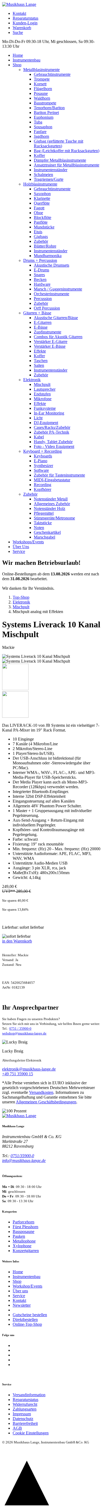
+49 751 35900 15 (17, 1074)
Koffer (39, 155)
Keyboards (43, 456)
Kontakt (19, 13)
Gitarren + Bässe (37, 313)
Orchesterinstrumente (51, 294)
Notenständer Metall (51, 499)
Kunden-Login (25, 23)
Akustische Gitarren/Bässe (56, 317)
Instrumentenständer (50, 170)
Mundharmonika (48, 255)
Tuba (38, 122)
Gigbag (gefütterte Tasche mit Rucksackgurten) (58, 143)
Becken (40, 279)
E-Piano (40, 461)
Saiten (39, 365)
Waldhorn (42, 98)
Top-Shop (21, 597)
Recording (42, 484)
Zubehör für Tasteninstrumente (59, 475)
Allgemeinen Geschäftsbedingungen (46, 1102)
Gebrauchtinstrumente (52, 74)
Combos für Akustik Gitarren (58, 336)
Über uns (20, 1291)
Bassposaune (23, 1231)
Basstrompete (45, 103)
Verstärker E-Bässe (49, 346)
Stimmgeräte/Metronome (54, 518)
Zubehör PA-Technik (51, 432)
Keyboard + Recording (42, 451)
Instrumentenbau (26, 60)
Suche (18, 32)
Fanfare (40, 131)
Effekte (40, 351)
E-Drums (41, 270)
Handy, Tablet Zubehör (53, 441)
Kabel (39, 437)
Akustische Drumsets (51, 265)
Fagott (39, 208)
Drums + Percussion (40, 260)
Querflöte (42, 203)
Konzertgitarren (26, 1250)
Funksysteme (45, 408)
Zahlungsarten (24, 1409)
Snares (39, 274)
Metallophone (24, 1241)
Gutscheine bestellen (30, 1314)
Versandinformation (29, 1395)
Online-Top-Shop (27, 1324)
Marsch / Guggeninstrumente (58, 289)
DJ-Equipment (46, 422)
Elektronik (32, 379)
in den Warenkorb (17, 941)
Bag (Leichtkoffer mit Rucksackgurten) (66, 150)
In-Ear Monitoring (49, 413)
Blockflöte (42, 217)
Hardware (42, 284)
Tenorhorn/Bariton (49, 107)
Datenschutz (23, 1418)
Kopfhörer (42, 489)
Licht (38, 418)
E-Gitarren (43, 322)
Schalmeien (43, 174)
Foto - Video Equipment (54, 446)
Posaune (41, 93)
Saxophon (42, 193)
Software (41, 470)
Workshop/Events (27, 1286)
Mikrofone (43, 399)
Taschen (41, 360)
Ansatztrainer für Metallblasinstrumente (66, 165)
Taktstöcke (43, 523)
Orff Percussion (47, 308)
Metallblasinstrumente (41, 69)
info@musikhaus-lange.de (24, 1160)
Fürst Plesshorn (25, 1226)
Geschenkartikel (47, 532)
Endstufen (42, 394)
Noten (39, 527)
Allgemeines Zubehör (52, 503)
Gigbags (41, 236)
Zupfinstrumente (47, 332)
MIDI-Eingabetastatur (52, 480)
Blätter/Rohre (45, 246)
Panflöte (41, 222)
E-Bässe (41, 327)
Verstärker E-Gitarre (50, 341)
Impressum (22, 1414)
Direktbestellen (25, 1319)
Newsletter (22, 1305)
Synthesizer (43, 465)
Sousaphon (43, 127)
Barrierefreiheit (25, 1423)
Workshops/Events (28, 542)
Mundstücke (44, 227)
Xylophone (22, 1246)
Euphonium (43, 117)
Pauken (19, 1236)
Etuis (38, 232)
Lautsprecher (44, 389)
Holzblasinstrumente (40, 184)
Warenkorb (22, 27)
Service (19, 551)
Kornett (40, 84)
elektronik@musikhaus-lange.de (29, 1069)
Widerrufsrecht (25, 1404)
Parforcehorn (23, 1222)
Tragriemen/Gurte (48, 179)
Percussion (43, 298)
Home (18, 55)
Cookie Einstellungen (31, 1433)
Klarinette (42, 198)
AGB (17, 1428)
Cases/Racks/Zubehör (52, 427)
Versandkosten (41, 1092)
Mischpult (42, 384)
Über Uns (21, 546)
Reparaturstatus (25, 18)
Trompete (42, 79)
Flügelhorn (43, 88)
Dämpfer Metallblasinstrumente (60, 160)
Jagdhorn (41, 136)
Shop (17, 65)
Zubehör (41, 241)
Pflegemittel (44, 513)
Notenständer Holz (49, 508)
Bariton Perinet (46, 112)
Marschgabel (44, 537)
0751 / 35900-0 (20, 1028)
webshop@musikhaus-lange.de (24, 1033)
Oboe (38, 212)
